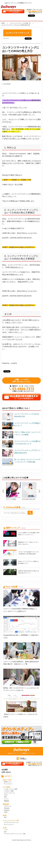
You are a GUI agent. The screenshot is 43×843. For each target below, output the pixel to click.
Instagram (6, 810)
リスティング (7, 806)
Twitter (5, 812)
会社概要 (5, 769)
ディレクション (8, 783)
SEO (5, 817)
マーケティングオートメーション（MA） (15, 833)
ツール (6, 829)
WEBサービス (7, 782)
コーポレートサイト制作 (10, 789)
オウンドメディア (9, 824)
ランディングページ (9, 793)
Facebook (6, 808)
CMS (5, 797)
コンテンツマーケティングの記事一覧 (20, 23)
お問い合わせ (6, 772)
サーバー (6, 799)
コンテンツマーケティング (11, 822)
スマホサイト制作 (9, 791)
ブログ (6, 795)
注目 (5, 831)
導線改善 (6, 801)
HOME (3, 23)
